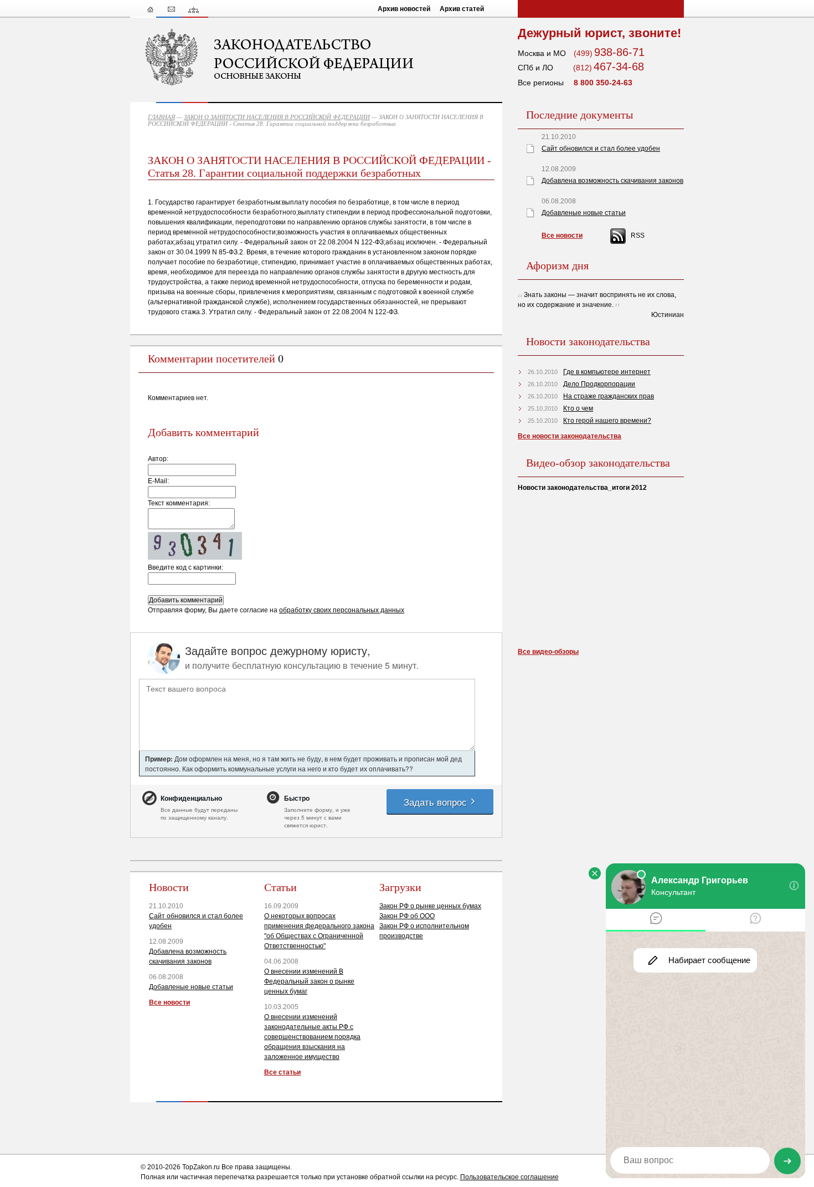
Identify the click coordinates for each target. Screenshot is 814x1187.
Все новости (169, 1002)
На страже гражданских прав (608, 396)
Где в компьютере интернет (607, 372)
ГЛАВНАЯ (161, 117)
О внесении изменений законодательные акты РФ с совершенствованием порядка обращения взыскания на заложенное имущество (312, 1037)
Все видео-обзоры (548, 652)
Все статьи (282, 1072)
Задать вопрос (437, 802)
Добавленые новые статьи (191, 987)
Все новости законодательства (569, 436)
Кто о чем (578, 408)
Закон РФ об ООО (407, 916)
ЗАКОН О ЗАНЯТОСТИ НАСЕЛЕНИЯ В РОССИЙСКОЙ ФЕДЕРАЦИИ (277, 117)
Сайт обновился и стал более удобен (601, 148)
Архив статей (462, 9)
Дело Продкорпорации (599, 384)
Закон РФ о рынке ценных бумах (430, 906)
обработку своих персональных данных (341, 610)
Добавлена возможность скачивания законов (612, 181)
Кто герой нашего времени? (607, 420)
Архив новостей (404, 9)
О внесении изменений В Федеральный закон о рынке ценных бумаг (309, 981)
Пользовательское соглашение (509, 1177)
